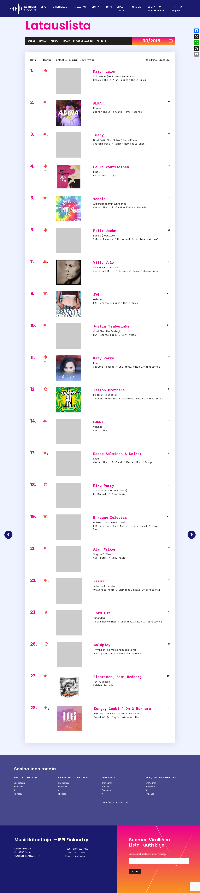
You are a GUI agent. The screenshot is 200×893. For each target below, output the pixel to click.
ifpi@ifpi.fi (72, 852)
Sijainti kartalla (24, 855)
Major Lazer (104, 71)
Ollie (113, 395)
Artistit (102, 40)
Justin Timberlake (111, 326)
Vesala (99, 198)
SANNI (98, 421)
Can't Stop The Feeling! (106, 331)
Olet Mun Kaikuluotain (105, 267)
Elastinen (102, 676)
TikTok (105, 786)
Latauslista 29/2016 (8, 535)
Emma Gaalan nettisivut (115, 802)
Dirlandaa (99, 618)
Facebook (19, 786)
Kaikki (31, 40)
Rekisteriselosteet (76, 856)
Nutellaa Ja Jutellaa (104, 586)
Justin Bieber (121, 76)
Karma (97, 108)
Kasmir (99, 581)
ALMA (97, 103)
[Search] (175, 7)
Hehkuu (97, 299)
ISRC (109, 6)
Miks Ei (96, 172)
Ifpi (44, 6)
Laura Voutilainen (111, 167)
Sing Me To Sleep (102, 554)
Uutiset (137, 6)
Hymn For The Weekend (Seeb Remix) (116, 650)
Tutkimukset (60, 6)
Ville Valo (103, 262)
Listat (96, 6)
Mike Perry (103, 485)
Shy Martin (120, 490)
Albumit (55, 40)
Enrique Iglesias (110, 517)
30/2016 (151, 41)
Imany (98, 135)
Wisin (123, 522)
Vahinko (97, 427)
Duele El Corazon (103, 522)
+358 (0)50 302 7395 (76, 848)
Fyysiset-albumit (83, 40)
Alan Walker (104, 549)
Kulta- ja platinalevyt (156, 8)
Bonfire (97, 235)
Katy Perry (103, 358)
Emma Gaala (121, 8)
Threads (18, 793)
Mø (133, 76)
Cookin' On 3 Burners (130, 708)
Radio (66, 40)
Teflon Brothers (109, 390)
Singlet (43, 40)
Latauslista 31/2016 (192, 535)
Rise (95, 363)
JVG (96, 294)
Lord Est (102, 613)
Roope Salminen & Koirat (117, 453)
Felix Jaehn (104, 230)
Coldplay (102, 644)
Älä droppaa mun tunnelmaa (109, 203)
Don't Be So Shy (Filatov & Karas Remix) (115, 140)
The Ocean (99, 490)
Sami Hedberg (129, 676)
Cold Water (99, 76)
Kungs (99, 708)
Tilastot (80, 6)
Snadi (96, 458)
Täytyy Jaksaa (101, 681)
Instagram (19, 782)
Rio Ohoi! (98, 395)
